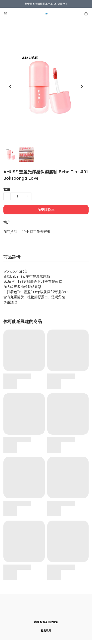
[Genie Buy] (46, 13)
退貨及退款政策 (49, 621)
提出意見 (46, 630)
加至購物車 (46, 210)
